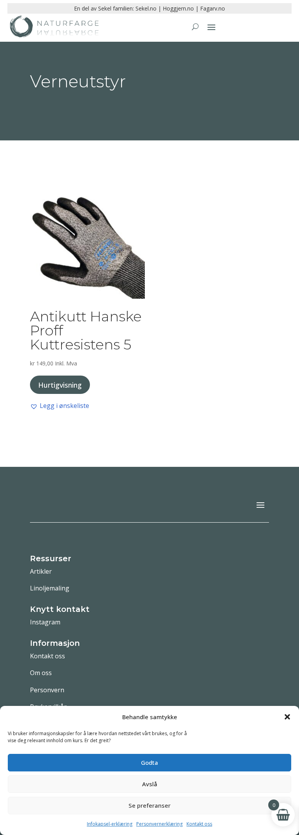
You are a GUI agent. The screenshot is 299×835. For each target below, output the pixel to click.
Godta (149, 762)
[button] (287, 717)
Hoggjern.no (178, 8)
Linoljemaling (49, 588)
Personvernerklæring (159, 824)
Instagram (45, 622)
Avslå (149, 784)
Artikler (41, 571)
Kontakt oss (199, 824)
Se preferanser (149, 805)
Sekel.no (146, 8)
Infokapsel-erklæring (109, 824)
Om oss (41, 672)
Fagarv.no (212, 8)
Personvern (47, 690)
